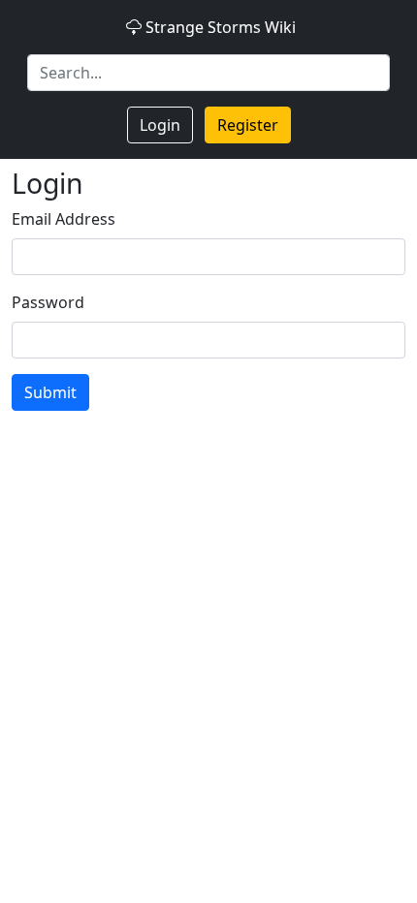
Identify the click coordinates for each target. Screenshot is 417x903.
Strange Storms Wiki (220, 27)
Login (160, 125)
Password (48, 302)
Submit (50, 392)
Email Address (63, 219)
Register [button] (247, 125)
